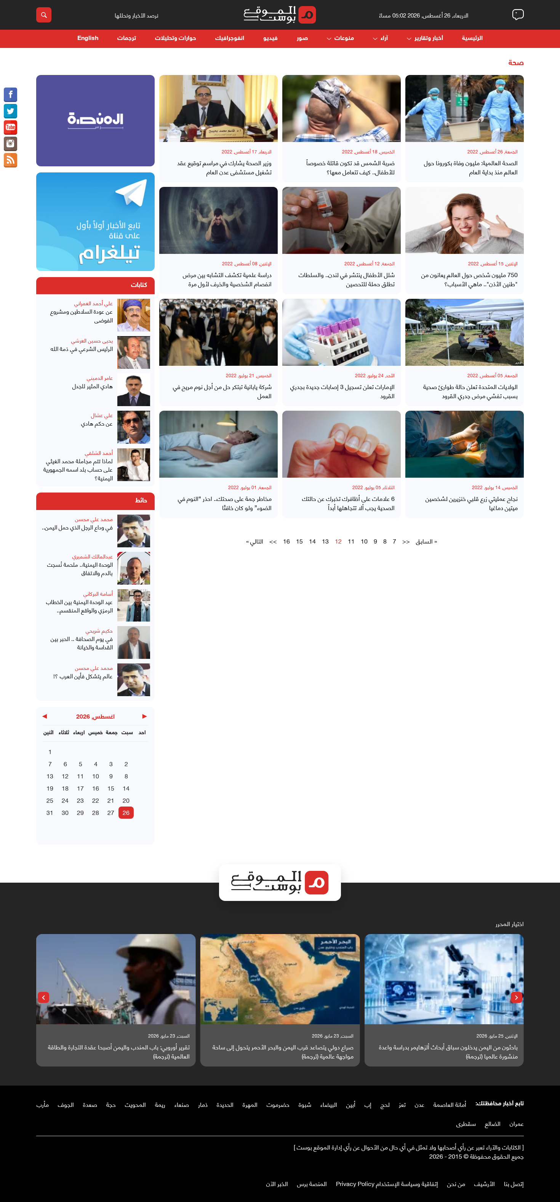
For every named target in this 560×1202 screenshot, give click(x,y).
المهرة (250, 1104)
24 (65, 799)
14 (312, 540)
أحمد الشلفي (99, 452)
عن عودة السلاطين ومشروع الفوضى (81, 315)
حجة (111, 1104)
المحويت (135, 1104)
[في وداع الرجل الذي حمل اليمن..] (133, 531)
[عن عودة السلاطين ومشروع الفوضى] (133, 315)
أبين (350, 1104)
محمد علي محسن (94, 519)
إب (368, 1104)
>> (273, 540)
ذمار (203, 1104)
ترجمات (126, 38)
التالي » (254, 540)
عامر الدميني (100, 377)
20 (126, 799)
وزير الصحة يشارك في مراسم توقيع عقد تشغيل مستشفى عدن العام (224, 167)
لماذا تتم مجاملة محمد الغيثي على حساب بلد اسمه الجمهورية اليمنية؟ (78, 469)
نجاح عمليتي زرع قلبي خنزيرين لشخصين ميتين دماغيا (472, 503)
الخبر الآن (277, 1183)
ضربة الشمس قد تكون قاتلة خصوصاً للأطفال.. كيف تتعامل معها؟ (350, 167)
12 (65, 775)
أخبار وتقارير (428, 38)
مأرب (43, 1104)
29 (80, 812)
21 (110, 799)
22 (95, 799)
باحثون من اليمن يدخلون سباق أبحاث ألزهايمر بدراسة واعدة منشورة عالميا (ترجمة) (448, 1051)
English (87, 38)
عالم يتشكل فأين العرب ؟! (83, 675)
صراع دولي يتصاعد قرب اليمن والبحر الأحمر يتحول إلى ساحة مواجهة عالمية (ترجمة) (283, 1051)
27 (110, 812)
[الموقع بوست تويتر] (10, 111)
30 (65, 812)
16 (286, 540)
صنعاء (181, 1104)
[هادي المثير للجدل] (133, 389)
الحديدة (225, 1104)
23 (80, 799)
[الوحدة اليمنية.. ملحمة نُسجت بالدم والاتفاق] (133, 568)
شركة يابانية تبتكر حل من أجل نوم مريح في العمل (222, 391)
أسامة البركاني (98, 593)
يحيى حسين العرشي (92, 340)
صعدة (90, 1104)
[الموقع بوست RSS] (10, 160)
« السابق (426, 540)
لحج (385, 1104)
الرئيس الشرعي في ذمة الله (82, 348)
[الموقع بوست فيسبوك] (10, 95)
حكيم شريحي (99, 630)
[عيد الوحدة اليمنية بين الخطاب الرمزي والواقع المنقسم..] (133, 605)
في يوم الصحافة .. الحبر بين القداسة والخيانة (82, 642)
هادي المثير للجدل (92, 385)
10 (364, 540)
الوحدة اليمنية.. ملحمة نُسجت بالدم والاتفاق (80, 568)
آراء (384, 38)
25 (49, 799)
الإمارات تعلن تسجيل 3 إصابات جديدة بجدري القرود (342, 391)
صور (302, 38)
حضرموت (278, 1104)
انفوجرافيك (229, 38)
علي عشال (102, 415)
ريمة (160, 1104)
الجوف (66, 1104)
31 (49, 812)
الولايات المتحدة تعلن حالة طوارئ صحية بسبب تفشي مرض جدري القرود (470, 391)
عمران (517, 1123)
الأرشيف (484, 1183)
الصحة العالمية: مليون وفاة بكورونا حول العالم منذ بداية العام (471, 167)
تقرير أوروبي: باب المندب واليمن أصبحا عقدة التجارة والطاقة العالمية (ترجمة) (119, 1051)
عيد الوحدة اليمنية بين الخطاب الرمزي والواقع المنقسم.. (79, 605)
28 (95, 812)
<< (406, 540)
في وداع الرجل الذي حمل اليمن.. (77, 527)
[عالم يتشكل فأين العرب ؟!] (133, 679)
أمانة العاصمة (450, 1104)
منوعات (344, 38)
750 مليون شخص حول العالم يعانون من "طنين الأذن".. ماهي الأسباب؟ (469, 279)
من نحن (456, 1183)
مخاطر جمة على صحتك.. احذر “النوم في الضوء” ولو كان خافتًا (225, 503)
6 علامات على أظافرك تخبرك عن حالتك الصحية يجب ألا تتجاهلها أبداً (348, 503)
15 (299, 540)
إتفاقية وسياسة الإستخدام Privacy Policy (387, 1183)
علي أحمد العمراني (93, 303)
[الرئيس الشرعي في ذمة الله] (133, 352)
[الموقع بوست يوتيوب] (10, 127)
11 (351, 540)
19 (49, 787)
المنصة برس (312, 1183)
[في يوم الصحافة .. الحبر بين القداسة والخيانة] (133, 642)
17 (80, 787)
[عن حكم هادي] (133, 427)
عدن (419, 1104)
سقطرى (466, 1123)
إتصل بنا (514, 1183)
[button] (516, 997)
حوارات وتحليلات (175, 38)
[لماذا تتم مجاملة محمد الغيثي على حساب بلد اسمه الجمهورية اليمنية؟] (133, 465)
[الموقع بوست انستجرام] (10, 144)
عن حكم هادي (97, 423)
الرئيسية (472, 38)
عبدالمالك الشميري (92, 556)
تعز (402, 1104)
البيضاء (328, 1104)
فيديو (270, 38)
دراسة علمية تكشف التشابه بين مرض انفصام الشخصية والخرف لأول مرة (227, 279)
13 (325, 540)
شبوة (305, 1104)
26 (126, 812)
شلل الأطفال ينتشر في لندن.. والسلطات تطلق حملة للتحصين (347, 279)
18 (65, 787)
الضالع (493, 1123)
